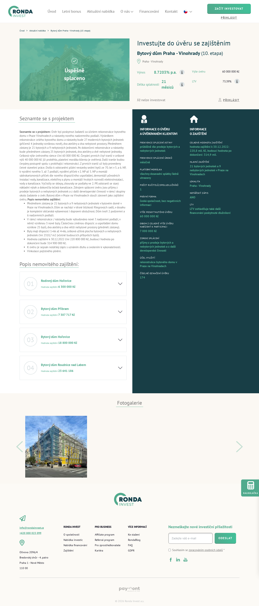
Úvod (22, 30)
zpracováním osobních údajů (206, 550)
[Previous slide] (19, 446)
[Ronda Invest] (22, 11)
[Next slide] (239, 446)
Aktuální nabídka (37, 30)
